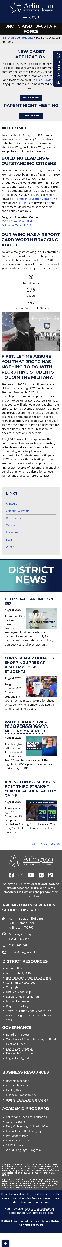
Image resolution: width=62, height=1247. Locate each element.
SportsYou (13, 532)
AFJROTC (11, 503)
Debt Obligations (17, 1085)
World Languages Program (23, 1150)
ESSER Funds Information (22, 996)
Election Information (19, 1053)
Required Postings (18, 1006)
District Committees (19, 1048)
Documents (13, 518)
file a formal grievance (39, 1208)
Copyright (12, 987)
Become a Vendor (17, 1081)
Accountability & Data (20, 973)
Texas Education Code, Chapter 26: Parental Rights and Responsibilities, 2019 (30, 1015)
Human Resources (17, 1001)
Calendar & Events (17, 511)
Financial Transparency (21, 1095)
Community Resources (20, 982)
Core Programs (16, 1121)
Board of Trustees (18, 1034)
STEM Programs (16, 1145)
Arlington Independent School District (35, 1221)
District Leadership (18, 992)
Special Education (17, 1140)
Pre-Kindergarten (17, 1136)
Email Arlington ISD (22, 952)
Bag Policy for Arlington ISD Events (28, 977)
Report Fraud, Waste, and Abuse (27, 1099)
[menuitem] (11, 875)
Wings (10, 547)
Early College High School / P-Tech (28, 1126)
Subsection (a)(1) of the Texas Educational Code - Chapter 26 (30, 1182)
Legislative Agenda (18, 1058)
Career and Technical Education (26, 1117)
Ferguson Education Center (33, 199)
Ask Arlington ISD (58, 65)
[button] (31, 17)
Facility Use (13, 1090)
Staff (9, 539)
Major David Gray (47, 80)
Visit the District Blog (46, 843)
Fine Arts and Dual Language (24, 1131)
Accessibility (14, 968)
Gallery (10, 525)
